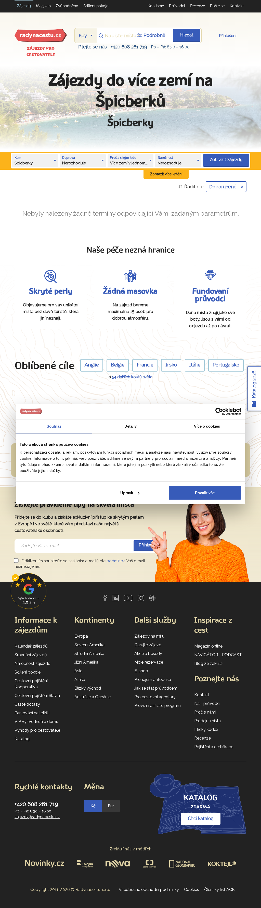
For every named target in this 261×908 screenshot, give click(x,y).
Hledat (186, 35)
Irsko (171, 365)
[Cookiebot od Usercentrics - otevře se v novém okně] (219, 411)
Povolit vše (205, 493)
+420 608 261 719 (129, 46)
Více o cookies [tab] (207, 426)
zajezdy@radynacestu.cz (37, 816)
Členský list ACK (219, 889)
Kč (93, 806)
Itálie (194, 365)
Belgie (117, 365)
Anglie (92, 365)
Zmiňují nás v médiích (131, 849)
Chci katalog (200, 819)
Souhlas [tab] (54, 426)
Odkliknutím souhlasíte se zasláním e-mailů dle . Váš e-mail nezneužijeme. (80, 564)
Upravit (126, 493)
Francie (145, 365)
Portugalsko (226, 365)
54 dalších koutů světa (132, 377)
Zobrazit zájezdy (226, 160)
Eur (111, 806)
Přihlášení (227, 35)
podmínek (116, 561)
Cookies (191, 889)
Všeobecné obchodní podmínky (149, 889)
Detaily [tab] (130, 426)
